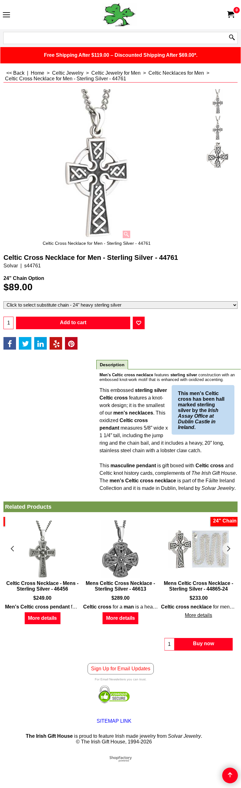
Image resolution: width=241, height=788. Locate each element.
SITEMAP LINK (114, 721)
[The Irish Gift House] (119, 14)
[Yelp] (56, 343)
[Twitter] (25, 343)
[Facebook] (9, 343)
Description (112, 364)
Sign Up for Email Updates (120, 668)
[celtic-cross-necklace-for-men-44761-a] (217, 128)
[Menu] (6, 15)
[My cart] (230, 15)
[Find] (232, 38)
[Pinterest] (71, 343)
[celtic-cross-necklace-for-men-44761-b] (217, 155)
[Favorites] (139, 323)
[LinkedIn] (40, 343)
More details (42, 618)
